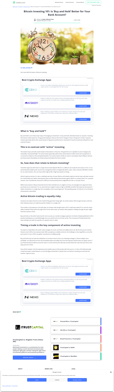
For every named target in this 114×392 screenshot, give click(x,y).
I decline (57, 380)
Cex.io (42, 266)
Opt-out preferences (6, 385)
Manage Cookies (77, 380)
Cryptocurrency (26, 6)
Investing (20, 6)
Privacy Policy (15, 385)
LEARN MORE (83, 93)
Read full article (29, 357)
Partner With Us (80, 2)
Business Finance (59, 2)
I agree (37, 380)
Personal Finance (70, 2)
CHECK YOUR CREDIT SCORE (93, 2)
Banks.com (15, 6)
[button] (111, 372)
